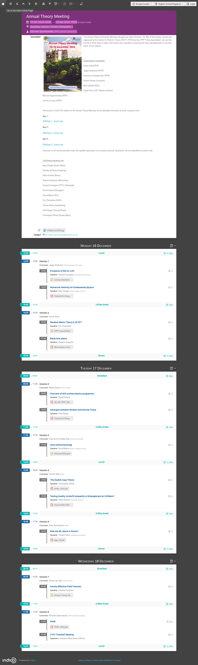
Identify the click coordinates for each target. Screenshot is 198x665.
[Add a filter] (50, 4)
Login (192, 3)
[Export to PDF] (65, 4)
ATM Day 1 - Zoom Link (53, 121)
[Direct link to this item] (115, 245)
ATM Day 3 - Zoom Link (53, 144)
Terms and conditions (102, 660)
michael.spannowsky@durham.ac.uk (61, 235)
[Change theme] (72, 4)
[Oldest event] (11, 4)
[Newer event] (29, 4)
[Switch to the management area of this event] (81, 4)
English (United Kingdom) (170, 3)
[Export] (57, 4)
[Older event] (17, 4)
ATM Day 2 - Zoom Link (53, 133)
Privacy (117, 660)
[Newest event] (35, 4)
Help (80, 660)
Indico (33, 660)
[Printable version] (43, 4)
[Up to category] (23, 4)
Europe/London (142, 3)
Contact (87, 660)
